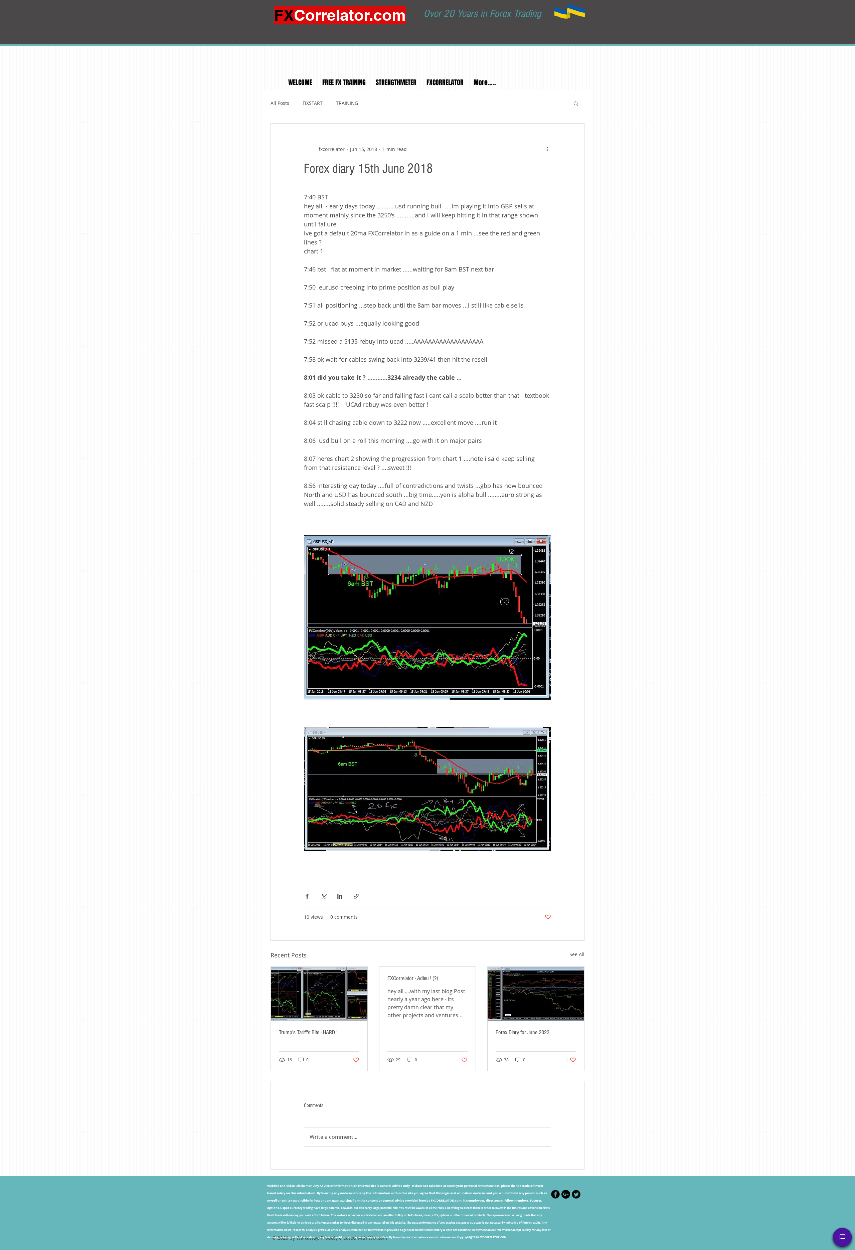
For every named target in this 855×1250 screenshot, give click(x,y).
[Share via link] (356, 896)
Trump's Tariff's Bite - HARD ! (308, 1032)
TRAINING (347, 103)
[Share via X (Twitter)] (323, 896)
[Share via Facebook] (307, 896)
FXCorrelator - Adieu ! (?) (412, 978)
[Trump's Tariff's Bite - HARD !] (319, 994)
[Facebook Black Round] (555, 1194)
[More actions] (547, 149)
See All (576, 954)
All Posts (280, 103)
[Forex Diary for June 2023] (536, 994)
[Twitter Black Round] (576, 1194)
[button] (576, 103)
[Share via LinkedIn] (340, 896)
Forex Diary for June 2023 (522, 1032)
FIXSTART (313, 103)
